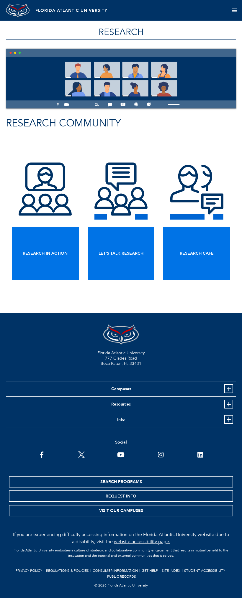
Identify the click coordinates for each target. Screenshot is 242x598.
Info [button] (121, 419)
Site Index (171, 570)
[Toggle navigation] (234, 10)
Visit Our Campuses (121, 510)
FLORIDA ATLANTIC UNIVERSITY (71, 10)
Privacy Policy (29, 570)
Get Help (150, 570)
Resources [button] (121, 404)
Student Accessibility (204, 570)
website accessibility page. (142, 541)
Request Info (121, 496)
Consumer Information (115, 570)
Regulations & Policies (67, 570)
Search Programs (121, 482)
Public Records (121, 576)
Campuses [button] (121, 389)
